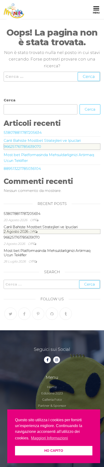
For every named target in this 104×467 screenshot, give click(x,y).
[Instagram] (56, 359)
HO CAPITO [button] (53, 450)
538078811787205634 (23, 132)
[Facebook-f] (47, 359)
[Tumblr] (65, 314)
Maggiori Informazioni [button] (49, 438)
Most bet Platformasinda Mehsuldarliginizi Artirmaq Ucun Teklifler (47, 252)
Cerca (9, 100)
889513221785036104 (22, 168)
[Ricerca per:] (52, 77)
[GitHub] (52, 314)
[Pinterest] (38, 314)
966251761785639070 (22, 146)
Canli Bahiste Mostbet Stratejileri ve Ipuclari (42, 140)
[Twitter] (10, 314)
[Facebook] (24, 314)
